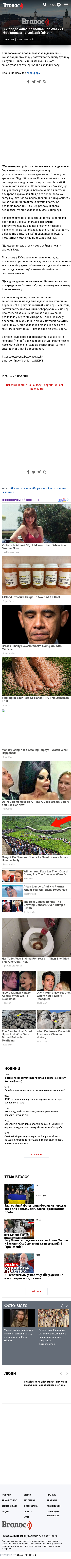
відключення (58, 488)
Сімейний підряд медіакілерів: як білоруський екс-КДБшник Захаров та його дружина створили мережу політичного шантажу (33, 1140)
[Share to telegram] (39, 82)
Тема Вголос (9, 1500)
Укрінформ (33, 73)
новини (9, 492)
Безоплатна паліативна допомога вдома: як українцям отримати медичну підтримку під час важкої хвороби (33, 1126)
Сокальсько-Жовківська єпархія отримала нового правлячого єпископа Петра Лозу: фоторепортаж (52, 1337)
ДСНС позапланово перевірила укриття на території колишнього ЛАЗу (33, 1101)
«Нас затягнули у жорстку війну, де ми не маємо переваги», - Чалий (33, 1276)
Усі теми (36, 1291)
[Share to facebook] (28, 82)
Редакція (29, 39)
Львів (27, 1494)
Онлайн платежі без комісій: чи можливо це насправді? (34, 1090)
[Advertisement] (35, 124)
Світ (26, 1517)
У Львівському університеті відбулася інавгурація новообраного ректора (45, 1383)
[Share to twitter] (33, 82)
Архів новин (54, 1506)
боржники (40, 488)
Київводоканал (22, 488)
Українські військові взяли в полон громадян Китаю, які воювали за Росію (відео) (19, 1335)
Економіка (30, 1506)
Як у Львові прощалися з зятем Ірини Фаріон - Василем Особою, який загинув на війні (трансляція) (36, 1244)
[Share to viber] (44, 82)
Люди (5, 1511)
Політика (29, 1500)
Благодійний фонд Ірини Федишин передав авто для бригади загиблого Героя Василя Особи (35, 1209)
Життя (28, 1511)
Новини (6, 1494)
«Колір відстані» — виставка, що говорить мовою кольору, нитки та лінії (31, 1113)
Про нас (51, 1494)
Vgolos (13, 6)
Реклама (52, 1500)
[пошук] (45, 4)
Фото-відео (9, 1506)
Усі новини (36, 1154)
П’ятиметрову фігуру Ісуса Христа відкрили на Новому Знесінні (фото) (35, 1080)
